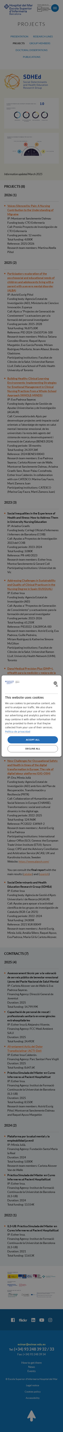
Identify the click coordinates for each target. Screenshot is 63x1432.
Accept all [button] (33, 739)
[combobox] (56, 683)
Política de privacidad (17, 731)
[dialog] (31, 716)
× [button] (56, 686)
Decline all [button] (32, 748)
